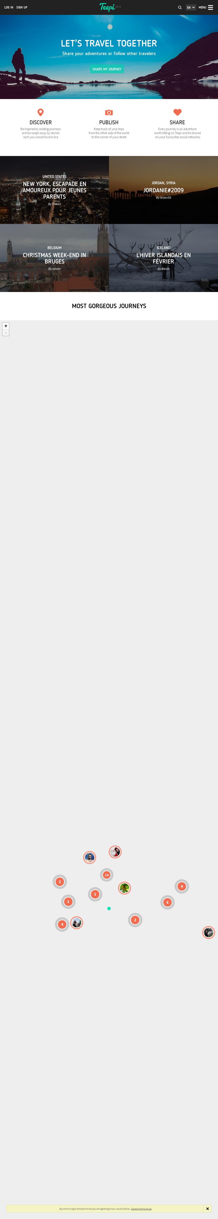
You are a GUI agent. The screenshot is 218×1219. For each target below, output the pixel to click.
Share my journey (107, 69)
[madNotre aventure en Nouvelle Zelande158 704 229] (208, 932)
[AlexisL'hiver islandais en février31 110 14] (89, 857)
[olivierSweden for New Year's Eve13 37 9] (115, 852)
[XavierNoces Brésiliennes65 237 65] (76, 922)
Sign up (21, 7)
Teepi (109, 7)
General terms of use (141, 1208)
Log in (8, 7)
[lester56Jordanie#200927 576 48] (124, 888)
